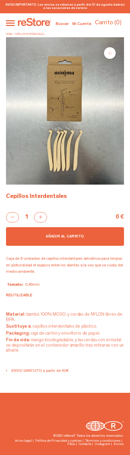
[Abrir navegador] (10, 23)
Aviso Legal (23, 441)
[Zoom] (110, 53)
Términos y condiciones (103, 441)
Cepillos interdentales (29, 34)
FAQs (71, 444)
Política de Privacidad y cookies (58, 441)
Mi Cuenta (81, 24)
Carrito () (108, 23)
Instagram (102, 444)
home (9, 34)
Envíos (119, 444)
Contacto (85, 444)
